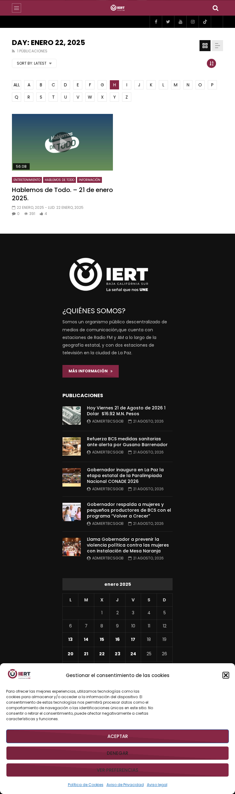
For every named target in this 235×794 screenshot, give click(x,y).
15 (102, 639)
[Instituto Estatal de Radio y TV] (118, 8)
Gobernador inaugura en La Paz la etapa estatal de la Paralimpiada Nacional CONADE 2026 (125, 475)
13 (70, 639)
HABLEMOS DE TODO (59, 180)
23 (117, 654)
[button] (226, 675)
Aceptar (117, 736)
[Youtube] (180, 22)
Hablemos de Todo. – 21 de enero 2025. (62, 194)
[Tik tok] (205, 22)
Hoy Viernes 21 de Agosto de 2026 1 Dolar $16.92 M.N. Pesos (126, 411)
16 (117, 639)
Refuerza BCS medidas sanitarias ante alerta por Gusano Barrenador (127, 442)
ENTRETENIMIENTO (26, 180)
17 (133, 639)
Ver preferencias (117, 770)
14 (86, 639)
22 (102, 654)
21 (86, 654)
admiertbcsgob (108, 421)
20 (70, 654)
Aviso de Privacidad (125, 784)
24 (133, 654)
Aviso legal (157, 784)
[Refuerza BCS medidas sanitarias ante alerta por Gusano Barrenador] (71, 446)
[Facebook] (156, 22)
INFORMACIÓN (89, 180)
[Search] (215, 8)
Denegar (117, 753)
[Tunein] (217, 22)
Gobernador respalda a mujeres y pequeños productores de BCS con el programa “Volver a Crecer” (129, 510)
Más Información (89, 371)
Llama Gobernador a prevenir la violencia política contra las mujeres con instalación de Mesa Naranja (128, 545)
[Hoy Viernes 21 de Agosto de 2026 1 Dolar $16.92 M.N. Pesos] (71, 415)
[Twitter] (168, 22)
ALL (16, 85)
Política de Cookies (85, 784)
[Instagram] (192, 22)
